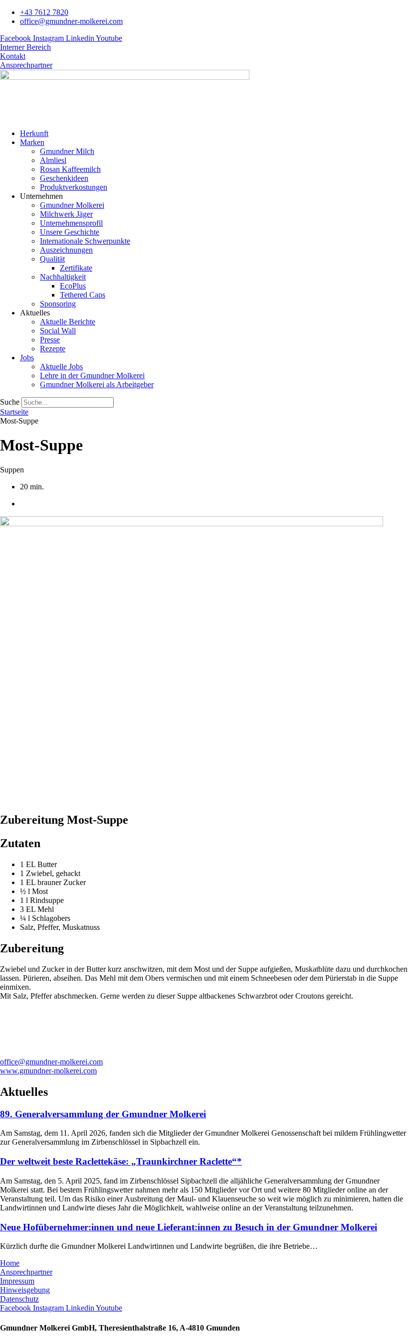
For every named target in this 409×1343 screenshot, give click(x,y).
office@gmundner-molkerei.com (51, 1061)
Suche (9, 402)
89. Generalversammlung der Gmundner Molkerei (103, 1114)
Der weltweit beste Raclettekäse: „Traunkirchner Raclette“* (121, 1161)
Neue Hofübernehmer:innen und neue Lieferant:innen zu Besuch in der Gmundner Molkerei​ (188, 1227)
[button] (214, 142)
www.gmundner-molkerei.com (48, 1070)
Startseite (14, 412)
